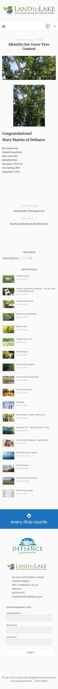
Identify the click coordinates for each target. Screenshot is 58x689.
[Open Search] (54, 26)
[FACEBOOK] (48, 26)
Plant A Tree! (21, 326)
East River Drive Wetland (26, 478)
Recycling (20, 402)
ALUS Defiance (22, 465)
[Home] (29, 14)
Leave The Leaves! (24, 389)
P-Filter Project (22, 276)
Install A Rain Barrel (24, 301)
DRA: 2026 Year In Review (27, 453)
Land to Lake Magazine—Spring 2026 (32, 440)
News (39, 40)
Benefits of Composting (26, 314)
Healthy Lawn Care (24, 339)
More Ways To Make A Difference (30, 415)
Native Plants (21, 352)
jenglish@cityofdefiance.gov (27, 596)
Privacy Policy (41, 681)
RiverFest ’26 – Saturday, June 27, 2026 (32, 427)
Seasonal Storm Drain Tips (27, 377)
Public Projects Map (24, 490)
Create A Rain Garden (25, 364)
